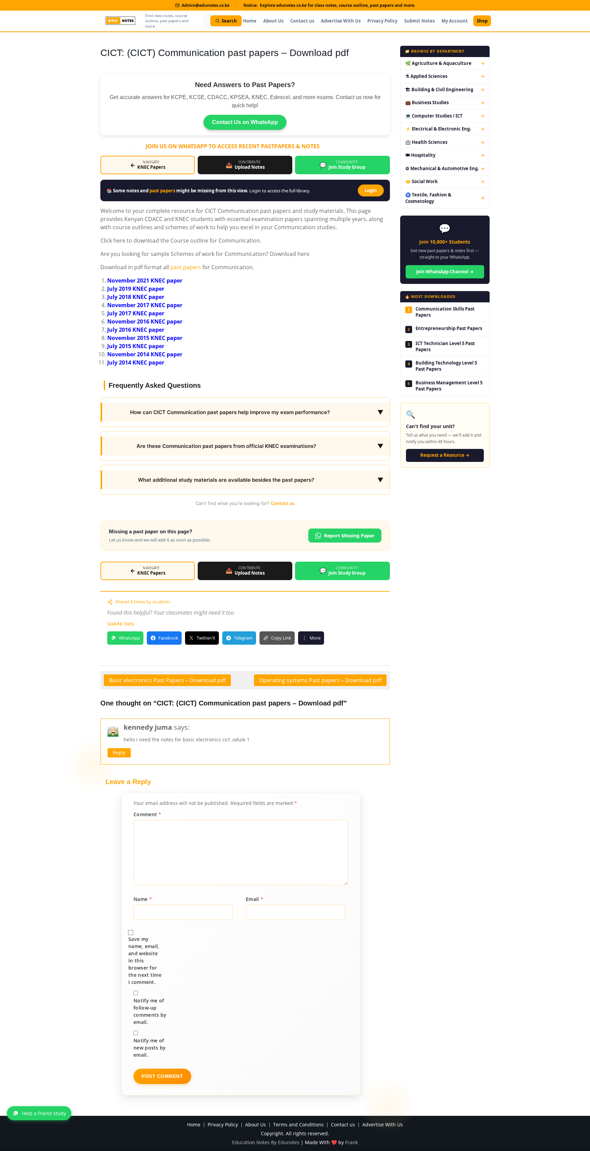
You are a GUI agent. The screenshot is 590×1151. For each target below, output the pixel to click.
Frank (351, 1142)
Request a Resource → (444, 455)
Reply (119, 752)
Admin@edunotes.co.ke (205, 5)
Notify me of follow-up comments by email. (150, 1011)
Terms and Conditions (298, 1125)
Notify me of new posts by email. (150, 1047)
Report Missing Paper (349, 535)
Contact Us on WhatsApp (245, 122)
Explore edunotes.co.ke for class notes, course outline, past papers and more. (337, 5)
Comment (147, 814)
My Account (454, 21)
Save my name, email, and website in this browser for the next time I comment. (144, 960)
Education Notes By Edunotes (265, 1142)
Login (371, 190)
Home (249, 21)
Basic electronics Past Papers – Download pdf (167, 680)
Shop (482, 21)
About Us (273, 21)
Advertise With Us (341, 21)
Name (143, 899)
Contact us (302, 21)
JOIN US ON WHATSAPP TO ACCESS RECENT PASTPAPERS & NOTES (233, 146)
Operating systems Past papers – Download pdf (320, 680)
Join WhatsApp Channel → (445, 272)
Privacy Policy (382, 21)
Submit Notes (419, 21)
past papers (162, 191)
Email (254, 899)
